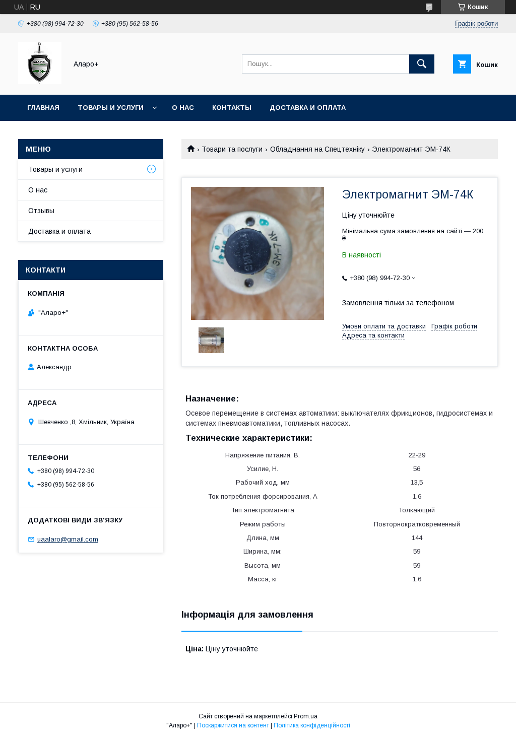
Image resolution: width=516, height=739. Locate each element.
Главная (43, 107)
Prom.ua (305, 716)
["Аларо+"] (39, 82)
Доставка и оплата (308, 107)
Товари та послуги (232, 149)
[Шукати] (421, 64)
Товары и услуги (111, 107)
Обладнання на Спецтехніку (317, 149)
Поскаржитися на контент (233, 725)
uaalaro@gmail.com (67, 539)
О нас (183, 107)
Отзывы (41, 211)
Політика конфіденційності (312, 725)
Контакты (231, 107)
